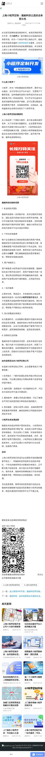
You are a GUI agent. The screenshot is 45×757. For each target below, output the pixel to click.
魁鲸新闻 (18, 23)
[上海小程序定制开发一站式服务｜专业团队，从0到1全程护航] (33, 721)
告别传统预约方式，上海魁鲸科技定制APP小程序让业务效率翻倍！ (11, 678)
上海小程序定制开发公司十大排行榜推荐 (11, 625)
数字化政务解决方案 (31, 630)
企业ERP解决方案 (9, 708)
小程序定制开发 (24, 43)
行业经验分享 (7, 657)
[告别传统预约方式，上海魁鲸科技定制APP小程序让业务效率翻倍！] (12, 667)
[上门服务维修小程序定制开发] (33, 693)
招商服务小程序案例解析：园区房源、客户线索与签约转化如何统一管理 (33, 653)
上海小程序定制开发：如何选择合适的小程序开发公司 (11, 653)
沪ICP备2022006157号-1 (24, 748)
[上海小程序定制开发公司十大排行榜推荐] (12, 614)
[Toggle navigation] (41, 3)
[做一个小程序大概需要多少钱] (33, 667)
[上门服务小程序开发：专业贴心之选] (12, 721)
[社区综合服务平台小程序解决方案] (33, 614)
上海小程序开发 (31, 585)
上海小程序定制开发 (12, 585)
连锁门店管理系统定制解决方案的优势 (11, 704)
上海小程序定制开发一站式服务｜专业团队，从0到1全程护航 (33, 731)
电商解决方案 (7, 683)
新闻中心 (10, 23)
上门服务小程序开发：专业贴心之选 (10, 731)
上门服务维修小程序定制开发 (33, 704)
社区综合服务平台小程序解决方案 (33, 625)
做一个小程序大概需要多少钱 (33, 678)
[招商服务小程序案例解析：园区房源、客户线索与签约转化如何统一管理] (33, 642)
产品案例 (27, 657)
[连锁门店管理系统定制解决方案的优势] (12, 693)
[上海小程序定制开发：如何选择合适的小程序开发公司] (12, 642)
